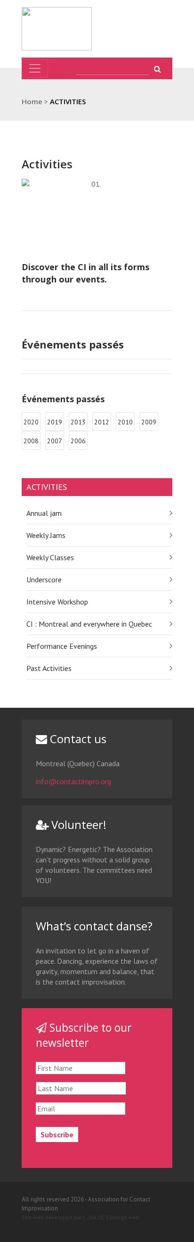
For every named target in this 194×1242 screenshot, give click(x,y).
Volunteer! (77, 824)
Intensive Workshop (57, 601)
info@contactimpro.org (73, 781)
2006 (78, 441)
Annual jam (44, 513)
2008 (31, 441)
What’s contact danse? (94, 926)
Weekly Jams (45, 535)
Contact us (76, 738)
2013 (78, 422)
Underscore (44, 579)
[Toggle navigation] (35, 68)
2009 (148, 422)
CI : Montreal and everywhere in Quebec (89, 624)
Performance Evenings (61, 646)
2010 (125, 422)
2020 (31, 422)
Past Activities (49, 668)
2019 (54, 422)
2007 (54, 441)
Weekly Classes (50, 557)
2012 (101, 422)
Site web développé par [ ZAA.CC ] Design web (80, 1217)
